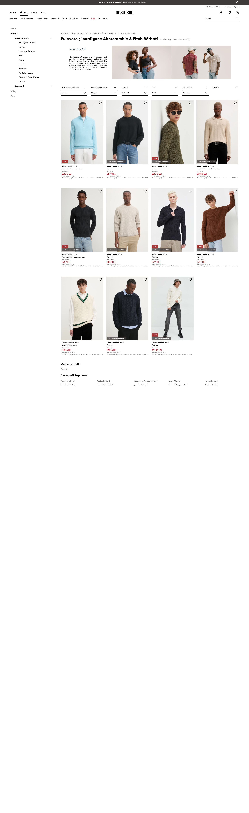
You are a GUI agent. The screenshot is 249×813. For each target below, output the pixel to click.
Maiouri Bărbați (211, 385)
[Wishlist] (229, 12)
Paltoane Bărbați (68, 381)
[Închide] (236, 2)
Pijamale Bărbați (140, 385)
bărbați (24, 12)
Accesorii (54, 18)
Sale (93, 18)
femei (13, 12)
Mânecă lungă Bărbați (178, 385)
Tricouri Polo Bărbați (105, 385)
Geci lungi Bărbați (68, 385)
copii (34, 12)
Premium (74, 18)
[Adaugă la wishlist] (100, 103)
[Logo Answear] (124, 12)
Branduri (84, 18)
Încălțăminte (42, 18)
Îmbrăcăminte (26, 18)
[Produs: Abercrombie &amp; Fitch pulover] (127, 132)
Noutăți (13, 18)
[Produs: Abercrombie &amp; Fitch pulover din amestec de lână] (82, 132)
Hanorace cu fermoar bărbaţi (145, 381)
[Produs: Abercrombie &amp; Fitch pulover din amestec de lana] (82, 220)
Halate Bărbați (211, 381)
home (44, 12)
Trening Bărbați (103, 381)
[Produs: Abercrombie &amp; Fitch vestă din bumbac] (82, 308)
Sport (64, 18)
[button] (74, 87)
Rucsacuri (102, 18)
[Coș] (237, 12)
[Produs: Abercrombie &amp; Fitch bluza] (172, 132)
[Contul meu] (221, 12)
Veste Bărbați (174, 381)
